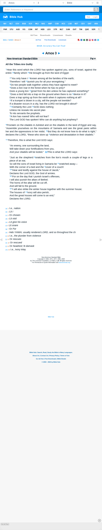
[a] (13, 72)
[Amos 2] (3, 245)
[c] (29, 78)
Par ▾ (93, 58)
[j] (34, 157)
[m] (26, 192)
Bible (5, 40)
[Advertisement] (51, 299)
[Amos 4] (98, 245)
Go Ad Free (4, 524)
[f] (73, 94)
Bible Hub (51, 317)
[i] (49, 134)
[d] (27, 81)
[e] (30, 90)
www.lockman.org (64, 262)
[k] (58, 163)
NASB (10, 40)
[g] (11, 106)
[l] (45, 166)
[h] (33, 106)
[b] (28, 72)
